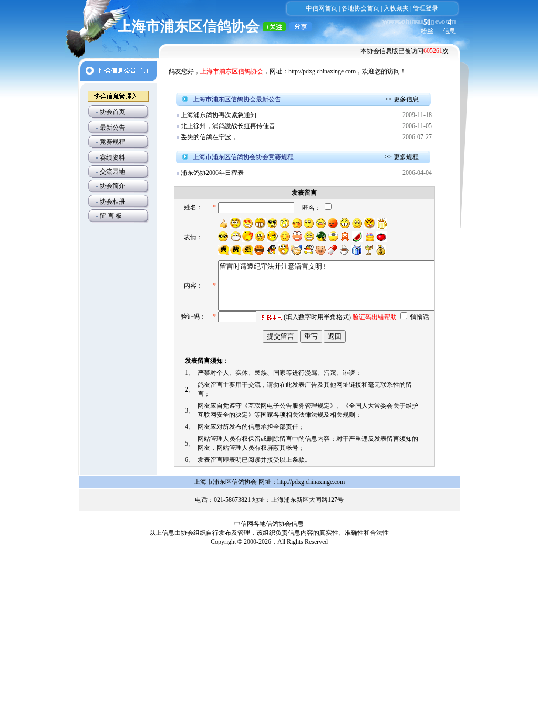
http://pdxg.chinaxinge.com (322, 71)
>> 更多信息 (402, 99)
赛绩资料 (112, 157)
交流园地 (112, 171)
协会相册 (112, 201)
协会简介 (112, 185)
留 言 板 (111, 215)
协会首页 (112, 111)
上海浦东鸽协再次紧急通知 (218, 115)
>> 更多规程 (402, 157)
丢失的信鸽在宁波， (209, 137)
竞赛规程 (112, 141)
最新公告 (112, 127)
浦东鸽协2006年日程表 (212, 172)
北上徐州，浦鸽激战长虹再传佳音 (228, 126)
